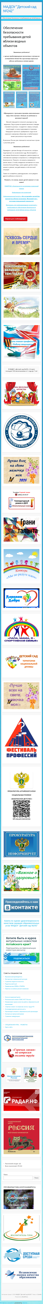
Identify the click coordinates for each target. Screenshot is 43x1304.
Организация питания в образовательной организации (21, 1011)
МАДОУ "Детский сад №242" (19, 9)
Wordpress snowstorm (7, 1303)
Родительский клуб (11, 984)
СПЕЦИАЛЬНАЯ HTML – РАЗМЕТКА (16, 1024)
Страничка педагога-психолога (14, 981)
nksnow (24, 1303)
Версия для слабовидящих (15, 219)
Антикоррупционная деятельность (15, 1009)
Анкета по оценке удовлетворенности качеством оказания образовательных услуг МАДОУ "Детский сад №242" (21, 923)
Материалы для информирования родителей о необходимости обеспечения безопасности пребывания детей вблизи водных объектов (21, 207)
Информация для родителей (21, 192)
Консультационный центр (12, 997)
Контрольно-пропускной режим (14, 1014)
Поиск (6, 1174)
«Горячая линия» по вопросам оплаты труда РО (19, 1006)
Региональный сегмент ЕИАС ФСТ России (18, 999)
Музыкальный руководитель (13, 977)
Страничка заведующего (12, 1016)
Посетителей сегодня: (12, 1163)
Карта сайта (8, 1027)
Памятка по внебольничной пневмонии (16, 988)
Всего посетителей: (11, 1166)
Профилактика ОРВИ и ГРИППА (15, 986)
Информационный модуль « (21, 199)
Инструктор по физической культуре (16, 979)
